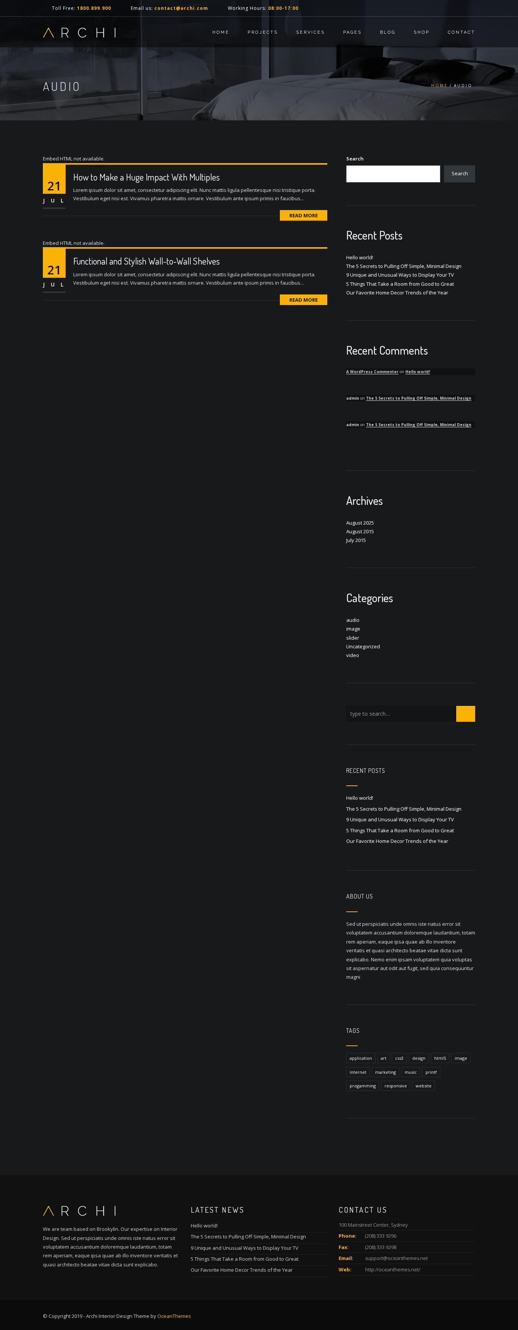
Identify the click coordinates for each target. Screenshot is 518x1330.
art (383, 1058)
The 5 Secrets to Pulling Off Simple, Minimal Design (403, 266)
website (424, 1086)
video (352, 655)
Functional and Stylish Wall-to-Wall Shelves (146, 261)
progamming (363, 1086)
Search (355, 158)
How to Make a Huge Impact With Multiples (146, 177)
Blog (388, 32)
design (418, 1058)
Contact (461, 32)
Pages (352, 32)
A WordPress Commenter (372, 371)
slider (352, 637)
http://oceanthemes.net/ (392, 1269)
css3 (399, 1058)
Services (310, 32)
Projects (263, 32)
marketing (385, 1072)
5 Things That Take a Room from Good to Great (400, 283)
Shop (422, 32)
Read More (303, 215)
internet (358, 1072)
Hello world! (359, 257)
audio (352, 620)
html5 (440, 1058)
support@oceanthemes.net (396, 1258)
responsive (396, 1086)
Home (220, 32)
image (353, 628)
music (411, 1072)
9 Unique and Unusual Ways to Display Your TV (400, 274)
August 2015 (360, 531)
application (361, 1058)
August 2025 (360, 522)
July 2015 (356, 540)
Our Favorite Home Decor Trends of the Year (397, 292)
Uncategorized (363, 646)
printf (431, 1072)
